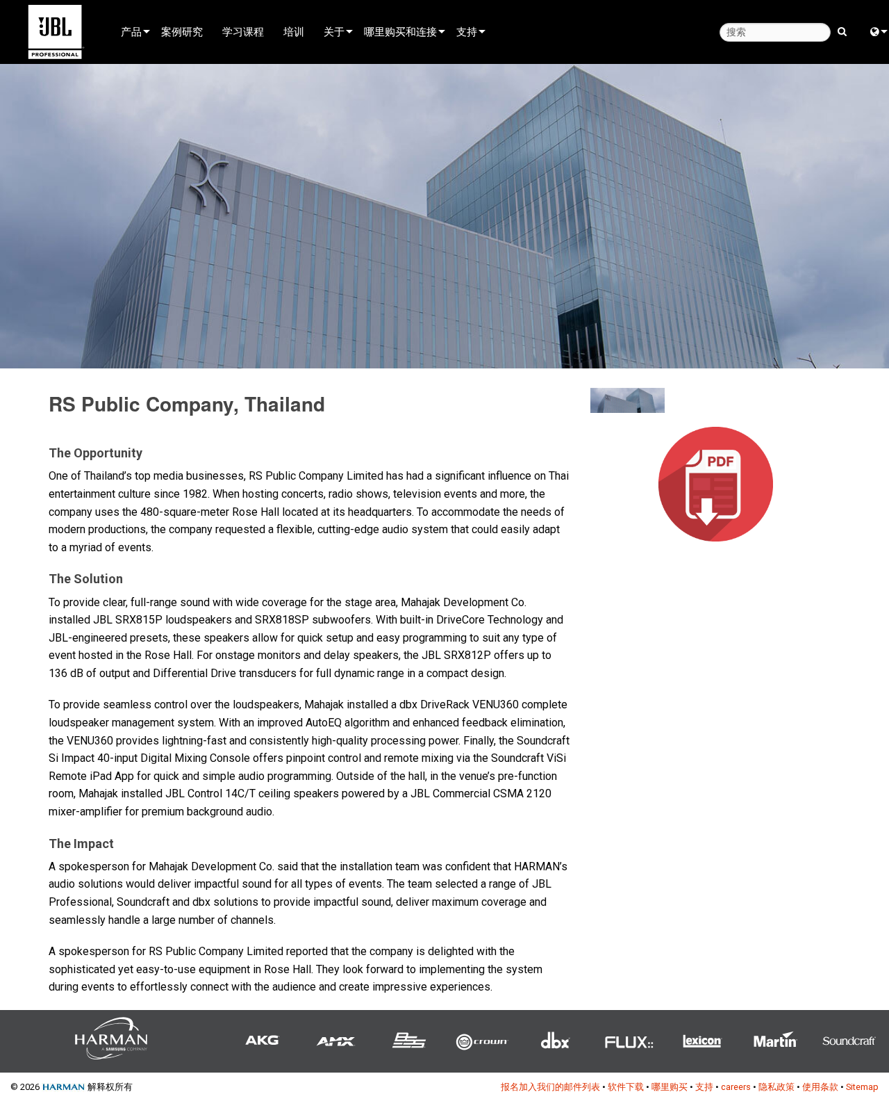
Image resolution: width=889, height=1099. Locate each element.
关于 (334, 31)
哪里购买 (669, 1087)
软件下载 (626, 1087)
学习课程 (243, 31)
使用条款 (820, 1087)
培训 (293, 31)
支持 (466, 31)
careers (736, 1087)
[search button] (842, 30)
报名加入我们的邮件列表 (550, 1087)
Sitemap (862, 1087)
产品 (131, 31)
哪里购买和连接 (400, 31)
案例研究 (182, 31)
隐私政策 (776, 1087)
